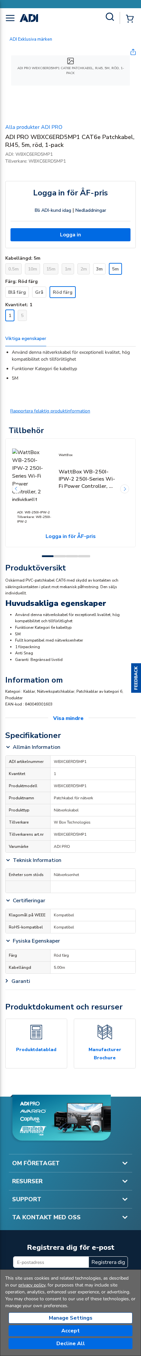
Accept (70, 1330)
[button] (136, 678)
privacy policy (31, 1285)
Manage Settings (70, 1318)
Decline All (70, 1343)
